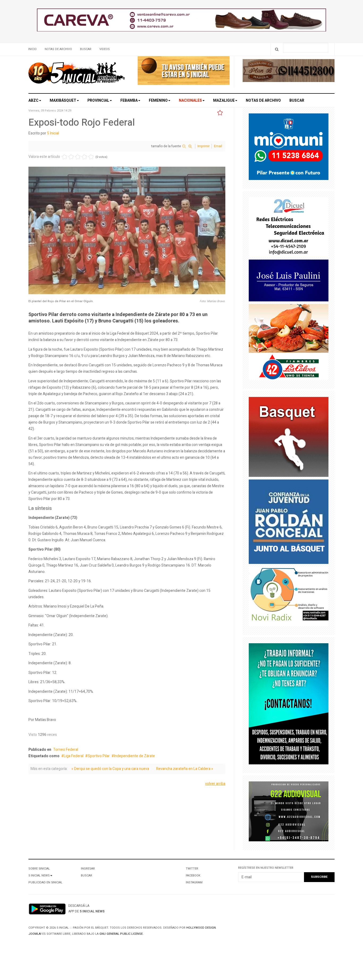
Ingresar (88, 868)
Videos (104, 49)
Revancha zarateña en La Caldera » (184, 769)
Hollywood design (201, 927)
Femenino (158, 100)
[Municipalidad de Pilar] (288, 148)
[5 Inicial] (76, 74)
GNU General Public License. (121, 934)
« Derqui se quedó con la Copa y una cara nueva (110, 769)
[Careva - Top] (181, 21)
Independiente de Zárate (134, 756)
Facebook (193, 875)
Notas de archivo (58, 49)
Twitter (192, 868)
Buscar (85, 49)
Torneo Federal (65, 749)
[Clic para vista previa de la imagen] (126, 231)
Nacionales (190, 100)
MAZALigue (224, 100)
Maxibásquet (63, 100)
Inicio (32, 49)
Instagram (194, 882)
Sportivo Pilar (99, 756)
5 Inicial (53, 133)
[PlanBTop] (289, 72)
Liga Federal (73, 756)
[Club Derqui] (288, 438)
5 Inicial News (39, 875)
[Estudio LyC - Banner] (288, 705)
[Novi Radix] (288, 597)
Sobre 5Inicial (39, 868)
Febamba (129, 100)
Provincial (98, 100)
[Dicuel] (288, 228)
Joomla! (34, 934)
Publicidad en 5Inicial (45, 882)
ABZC (33, 100)
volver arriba (215, 783)
